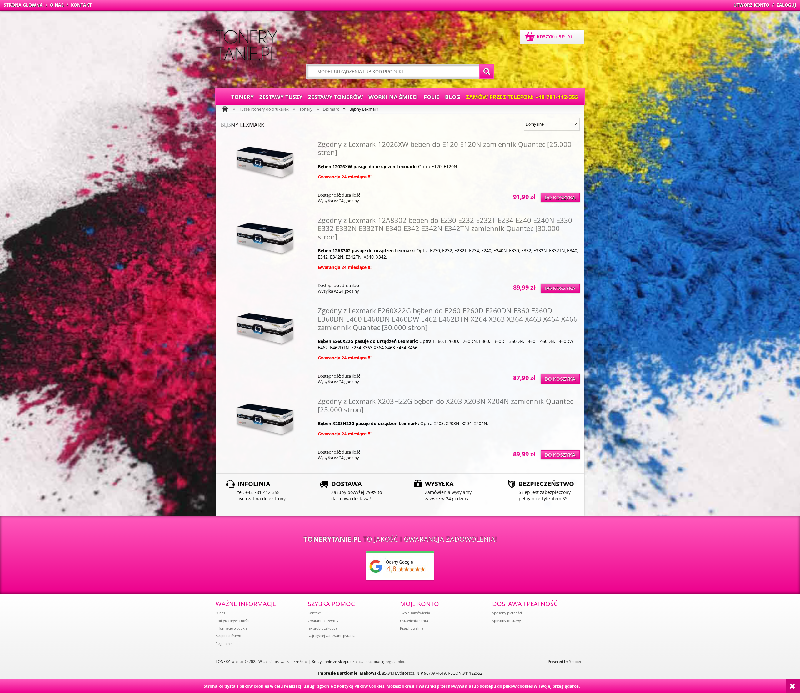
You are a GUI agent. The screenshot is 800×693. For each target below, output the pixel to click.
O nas (220, 612)
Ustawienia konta (414, 620)
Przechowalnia (411, 628)
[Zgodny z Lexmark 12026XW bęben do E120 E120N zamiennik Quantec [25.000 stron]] (265, 168)
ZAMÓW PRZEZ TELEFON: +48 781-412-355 (522, 97)
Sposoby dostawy (506, 620)
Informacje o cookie (232, 628)
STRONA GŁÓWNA (23, 5)
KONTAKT (81, 5)
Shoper (575, 661)
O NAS (57, 5)
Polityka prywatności (232, 620)
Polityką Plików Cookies (360, 686)
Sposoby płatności (507, 612)
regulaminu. (395, 661)
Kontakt (314, 612)
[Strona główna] (247, 46)
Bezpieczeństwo (228, 635)
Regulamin (224, 643)
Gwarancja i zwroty (323, 620)
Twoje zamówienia (415, 612)
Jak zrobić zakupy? (322, 628)
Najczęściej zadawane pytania (331, 635)
